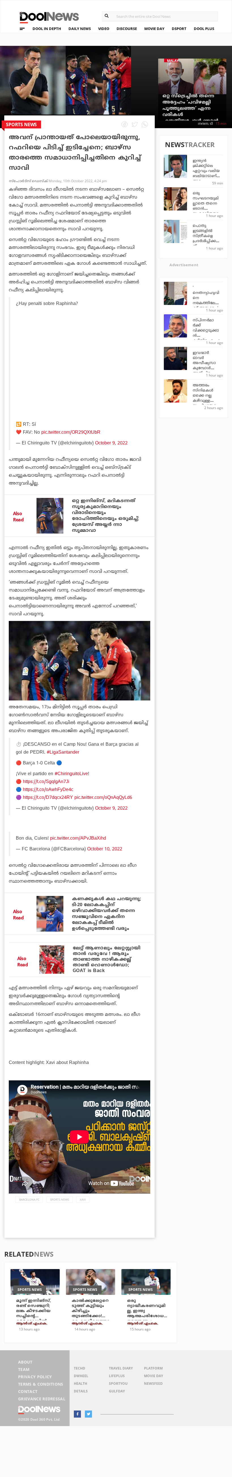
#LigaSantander (63, 752)
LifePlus (117, 1375)
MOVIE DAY (154, 28)
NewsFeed (153, 1383)
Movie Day (153, 1375)
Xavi (83, 1199)
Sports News (59, 1199)
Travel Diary (121, 1368)
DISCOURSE (127, 28)
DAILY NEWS (79, 28)
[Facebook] (77, 1414)
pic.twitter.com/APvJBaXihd (78, 838)
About (25, 1362)
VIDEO (103, 28)
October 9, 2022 (111, 443)
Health (80, 1383)
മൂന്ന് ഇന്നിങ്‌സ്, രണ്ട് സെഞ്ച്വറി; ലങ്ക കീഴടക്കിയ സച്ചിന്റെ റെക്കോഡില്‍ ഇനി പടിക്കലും (33, 1313)
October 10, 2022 (104, 849)
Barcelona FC (29, 1199)
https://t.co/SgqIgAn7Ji (46, 782)
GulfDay (117, 1391)
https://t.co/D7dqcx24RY (48, 798)
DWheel (81, 1375)
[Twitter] (88, 1414)
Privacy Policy (35, 1376)
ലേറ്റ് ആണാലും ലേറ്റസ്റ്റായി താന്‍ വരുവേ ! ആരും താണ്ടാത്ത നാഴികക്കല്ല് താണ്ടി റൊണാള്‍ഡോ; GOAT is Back (107, 959)
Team (23, 1369)
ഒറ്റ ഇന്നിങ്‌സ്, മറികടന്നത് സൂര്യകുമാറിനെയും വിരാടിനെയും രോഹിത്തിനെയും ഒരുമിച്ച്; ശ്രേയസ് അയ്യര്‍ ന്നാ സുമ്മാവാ (105, 516)
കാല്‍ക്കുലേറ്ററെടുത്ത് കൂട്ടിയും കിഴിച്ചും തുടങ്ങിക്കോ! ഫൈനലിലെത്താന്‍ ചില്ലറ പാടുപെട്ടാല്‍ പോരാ (90, 1318)
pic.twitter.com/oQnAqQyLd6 (103, 798)
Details (81, 1391)
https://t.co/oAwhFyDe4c (48, 790)
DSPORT (179, 28)
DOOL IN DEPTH (47, 28)
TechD (79, 1368)
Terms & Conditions (40, 1384)
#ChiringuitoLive (71, 774)
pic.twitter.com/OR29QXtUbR (70, 432)
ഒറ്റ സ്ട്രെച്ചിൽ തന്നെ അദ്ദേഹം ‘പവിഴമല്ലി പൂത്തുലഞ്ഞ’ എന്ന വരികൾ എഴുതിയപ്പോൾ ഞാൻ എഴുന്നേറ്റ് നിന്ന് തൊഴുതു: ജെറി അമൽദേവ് (190, 118)
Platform (153, 1368)
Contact (27, 1391)
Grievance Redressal (41, 1398)
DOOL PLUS (204, 28)
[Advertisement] (80, 367)
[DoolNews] (46, 17)
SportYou (118, 1383)
